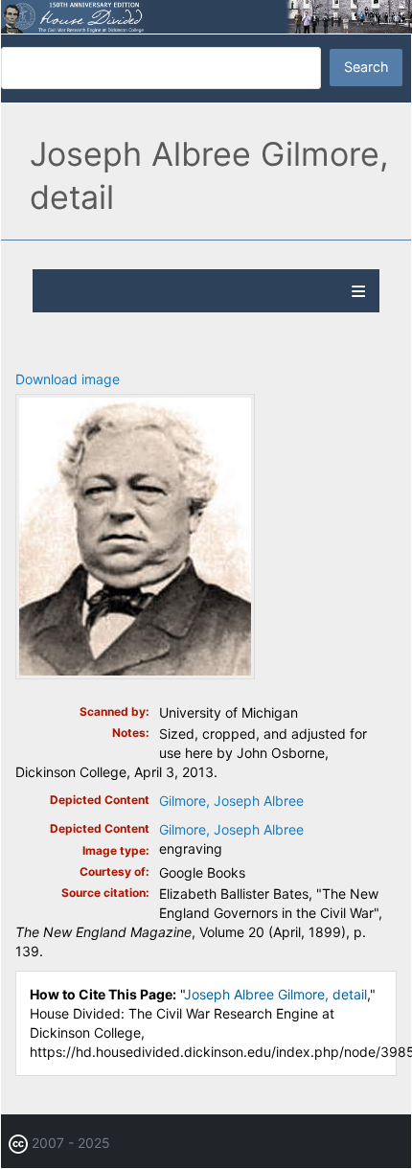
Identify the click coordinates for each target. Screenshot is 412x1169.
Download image (67, 379)
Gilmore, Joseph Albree (231, 800)
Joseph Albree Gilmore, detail (275, 994)
